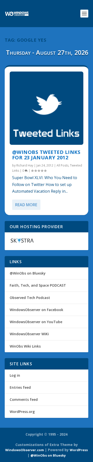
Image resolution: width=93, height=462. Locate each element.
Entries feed (20, 387)
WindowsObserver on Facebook (36, 309)
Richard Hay (24, 165)
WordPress (79, 450)
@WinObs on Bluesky (28, 273)
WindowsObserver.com (24, 450)
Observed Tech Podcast (30, 297)
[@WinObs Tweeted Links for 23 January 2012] (47, 108)
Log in (15, 375)
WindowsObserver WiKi (29, 334)
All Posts (62, 165)
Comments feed (24, 399)
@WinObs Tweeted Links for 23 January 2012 (46, 155)
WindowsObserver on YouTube (36, 321)
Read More (26, 204)
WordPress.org (22, 411)
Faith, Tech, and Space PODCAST (38, 285)
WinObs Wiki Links (25, 346)
